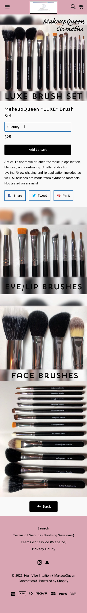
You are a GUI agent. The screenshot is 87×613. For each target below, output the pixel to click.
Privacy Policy (43, 549)
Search (43, 528)
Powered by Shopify (53, 581)
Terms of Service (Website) (44, 542)
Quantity (13, 127)
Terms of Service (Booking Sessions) (43, 535)
